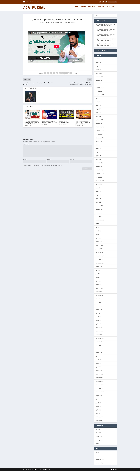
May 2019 (98, 363)
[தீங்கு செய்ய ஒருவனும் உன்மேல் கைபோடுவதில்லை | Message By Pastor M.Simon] (32, 114)
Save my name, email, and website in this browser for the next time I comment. (44, 165)
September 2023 (100, 180)
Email (49, 159)
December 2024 (99, 127)
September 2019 (100, 349)
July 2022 (98, 227)
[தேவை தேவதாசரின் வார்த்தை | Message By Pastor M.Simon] (49, 114)
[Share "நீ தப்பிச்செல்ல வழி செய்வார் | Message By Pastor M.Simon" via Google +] (50, 73)
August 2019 (99, 352)
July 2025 (98, 102)
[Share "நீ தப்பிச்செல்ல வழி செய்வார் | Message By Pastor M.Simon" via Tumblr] (53, 73)
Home (76, 6)
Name (25, 159)
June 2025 (98, 105)
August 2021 (99, 266)
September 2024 (100, 137)
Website (72, 159)
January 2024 (99, 166)
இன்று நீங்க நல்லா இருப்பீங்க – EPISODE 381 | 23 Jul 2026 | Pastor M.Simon (105, 34)
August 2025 (99, 98)
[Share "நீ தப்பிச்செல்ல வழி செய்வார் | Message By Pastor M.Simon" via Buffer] (62, 73)
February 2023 (99, 205)
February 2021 (99, 288)
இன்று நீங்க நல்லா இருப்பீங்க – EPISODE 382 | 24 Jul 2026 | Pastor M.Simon (105, 29)
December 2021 (99, 252)
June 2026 (98, 62)
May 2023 (98, 195)
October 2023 (99, 177)
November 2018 (100, 385)
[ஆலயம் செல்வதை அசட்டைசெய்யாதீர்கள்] (66, 114)
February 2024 (99, 162)
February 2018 (99, 417)
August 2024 (99, 141)
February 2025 (99, 119)
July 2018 (98, 399)
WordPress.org (99, 463)
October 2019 (99, 345)
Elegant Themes (33, 469)
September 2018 (100, 392)
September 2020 (100, 306)
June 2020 (98, 316)
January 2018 (99, 420)
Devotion (101, 6)
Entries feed (99, 455)
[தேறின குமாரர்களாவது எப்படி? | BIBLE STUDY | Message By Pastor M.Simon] (83, 114)
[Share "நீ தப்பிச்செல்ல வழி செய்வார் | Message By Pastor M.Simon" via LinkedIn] (59, 73)
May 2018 (98, 406)
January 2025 (99, 123)
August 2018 (99, 395)
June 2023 (98, 191)
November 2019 (100, 342)
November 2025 (100, 87)
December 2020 (99, 295)
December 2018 (99, 381)
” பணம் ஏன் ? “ (35, 2)
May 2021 (98, 277)
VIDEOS (65, 22)
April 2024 (98, 155)
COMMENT (26, 144)
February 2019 (99, 374)
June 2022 (98, 231)
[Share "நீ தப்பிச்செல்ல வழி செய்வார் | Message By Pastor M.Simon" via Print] (71, 73)
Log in (97, 452)
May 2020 (98, 320)
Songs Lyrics (92, 6)
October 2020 (99, 302)
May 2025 (98, 109)
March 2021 (99, 284)
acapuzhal (47, 22)
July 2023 (98, 188)
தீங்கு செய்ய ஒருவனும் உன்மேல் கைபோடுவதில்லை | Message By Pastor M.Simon (32, 122)
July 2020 (98, 313)
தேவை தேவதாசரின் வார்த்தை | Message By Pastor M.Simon (49, 121)
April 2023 (98, 198)
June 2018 (98, 402)
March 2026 (99, 73)
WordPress (47, 469)
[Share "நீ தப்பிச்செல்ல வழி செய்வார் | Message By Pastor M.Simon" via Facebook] (45, 73)
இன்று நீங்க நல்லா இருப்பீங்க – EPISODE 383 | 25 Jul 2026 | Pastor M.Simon (105, 25)
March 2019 (99, 370)
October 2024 (99, 134)
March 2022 (99, 241)
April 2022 (98, 238)
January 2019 (99, 377)
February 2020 (99, 331)
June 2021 (98, 273)
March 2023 (99, 202)
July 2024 (98, 145)
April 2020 (98, 324)
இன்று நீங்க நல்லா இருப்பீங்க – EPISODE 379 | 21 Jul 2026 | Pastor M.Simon (105, 44)
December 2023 (99, 170)
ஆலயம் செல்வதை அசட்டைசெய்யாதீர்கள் (64, 121)
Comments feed (100, 459)
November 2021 (100, 256)
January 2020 (99, 334)
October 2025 (99, 91)
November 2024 (100, 130)
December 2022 (99, 213)
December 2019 (99, 338)
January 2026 (99, 80)
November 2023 (100, 173)
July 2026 (98, 59)
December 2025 (99, 84)
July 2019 (98, 356)
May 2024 (98, 152)
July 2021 (98, 270)
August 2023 (99, 184)
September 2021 (100, 263)
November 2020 (100, 299)
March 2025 (99, 116)
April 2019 (98, 367)
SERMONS (60, 22)
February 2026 (99, 77)
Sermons (83, 6)
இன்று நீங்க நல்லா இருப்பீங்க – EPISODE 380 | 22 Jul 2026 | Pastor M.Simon (105, 39)
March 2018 (99, 413)
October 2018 (99, 388)
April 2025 (98, 112)
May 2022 (98, 234)
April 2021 (98, 281)
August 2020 (99, 309)
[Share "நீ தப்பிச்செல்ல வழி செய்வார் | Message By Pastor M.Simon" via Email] (68, 73)
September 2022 (100, 220)
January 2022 (99, 248)
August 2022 (99, 223)
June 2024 (98, 148)
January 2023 (99, 209)
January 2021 (99, 291)
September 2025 (100, 94)
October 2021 (99, 259)
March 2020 (99, 327)
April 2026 (98, 69)
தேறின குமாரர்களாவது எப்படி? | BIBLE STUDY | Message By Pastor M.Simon (83, 122)
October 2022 (99, 216)
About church (111, 6)
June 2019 (98, 359)
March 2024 (99, 159)
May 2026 (98, 66)
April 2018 (98, 410)
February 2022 (99, 245)
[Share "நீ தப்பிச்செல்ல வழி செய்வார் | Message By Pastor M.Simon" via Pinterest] (56, 73)
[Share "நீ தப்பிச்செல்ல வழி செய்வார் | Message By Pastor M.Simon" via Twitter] (48, 73)
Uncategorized (99, 440)
